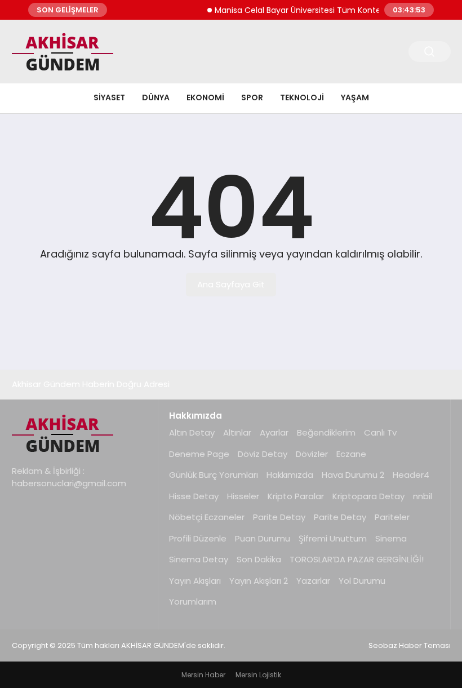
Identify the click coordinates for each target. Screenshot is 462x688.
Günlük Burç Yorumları (213, 475)
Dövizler (312, 454)
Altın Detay (192, 432)
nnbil (422, 496)
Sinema (391, 538)
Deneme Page (199, 454)
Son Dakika (259, 559)
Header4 (411, 475)
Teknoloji (302, 97)
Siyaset (109, 97)
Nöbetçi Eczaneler (207, 517)
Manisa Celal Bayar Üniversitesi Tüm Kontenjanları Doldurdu (326, 10)
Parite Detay (279, 517)
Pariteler (392, 517)
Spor (252, 97)
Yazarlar (313, 581)
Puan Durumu (262, 538)
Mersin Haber (203, 675)
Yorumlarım (192, 601)
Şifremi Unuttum (333, 538)
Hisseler (243, 496)
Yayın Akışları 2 (258, 581)
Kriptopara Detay (368, 496)
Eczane (351, 454)
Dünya (156, 97)
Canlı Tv (380, 432)
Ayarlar (274, 432)
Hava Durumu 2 (353, 475)
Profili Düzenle (197, 538)
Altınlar (237, 432)
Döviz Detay (262, 454)
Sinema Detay (198, 559)
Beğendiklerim (326, 432)
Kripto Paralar (296, 496)
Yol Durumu (362, 581)
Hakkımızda (289, 475)
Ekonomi (205, 97)
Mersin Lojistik (258, 675)
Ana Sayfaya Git (231, 284)
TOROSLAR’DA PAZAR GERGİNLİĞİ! (357, 559)
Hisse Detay (194, 496)
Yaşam (355, 97)
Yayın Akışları (195, 581)
